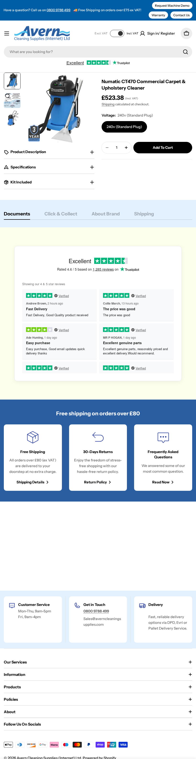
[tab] (17, 215)
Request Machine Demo (172, 5)
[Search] (185, 52)
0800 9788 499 (59, 10)
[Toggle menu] (7, 33)
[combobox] (98, 52)
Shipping (108, 104)
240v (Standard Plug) (124, 126)
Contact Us (181, 15)
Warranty (158, 15)
